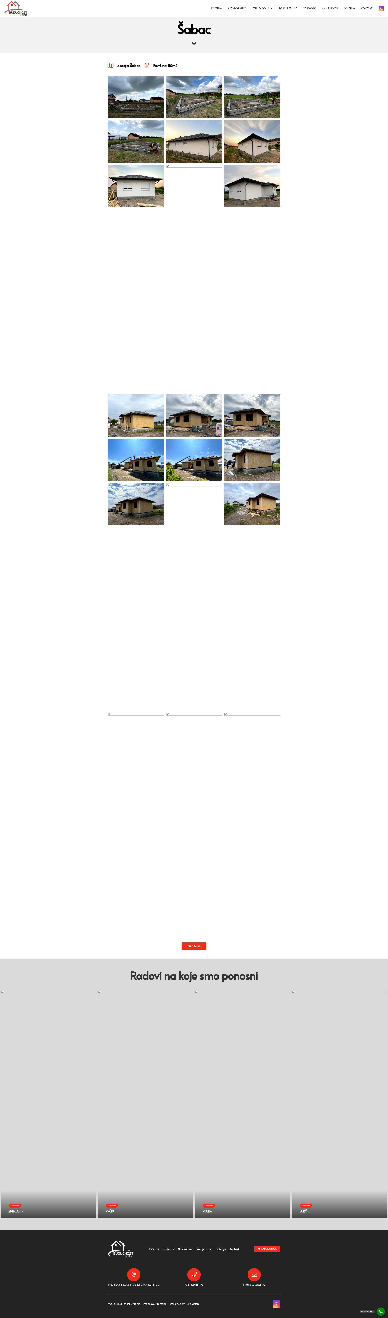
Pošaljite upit (204, 1249)
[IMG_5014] (194, 97)
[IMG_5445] (136, 826)
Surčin (304, 1211)
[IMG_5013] (252, 97)
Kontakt (234, 1249)
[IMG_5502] (252, 415)
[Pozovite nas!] (381, 1311)
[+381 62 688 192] (194, 1274)
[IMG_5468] (136, 596)
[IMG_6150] (194, 141)
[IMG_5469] (252, 460)
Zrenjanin (16, 1211)
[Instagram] (381, 8)
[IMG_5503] (194, 415)
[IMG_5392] (252, 826)
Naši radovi (185, 1249)
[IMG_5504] (136, 415)
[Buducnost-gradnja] (16, 8)
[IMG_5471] (136, 460)
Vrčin (110, 1211)
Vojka (207, 1211)
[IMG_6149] (252, 141)
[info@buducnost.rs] (254, 1274)
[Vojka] (242, 992)
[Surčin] (339, 992)
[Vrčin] (145, 992)
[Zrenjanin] (48, 992)
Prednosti (168, 1249)
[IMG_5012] (136, 141)
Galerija (221, 1249)
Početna (154, 1249)
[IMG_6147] (136, 278)
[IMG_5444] (194, 826)
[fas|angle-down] (194, 43)
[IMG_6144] (252, 278)
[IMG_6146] (194, 278)
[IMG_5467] (194, 596)
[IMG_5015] (136, 97)
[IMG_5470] (194, 460)
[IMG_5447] (252, 596)
